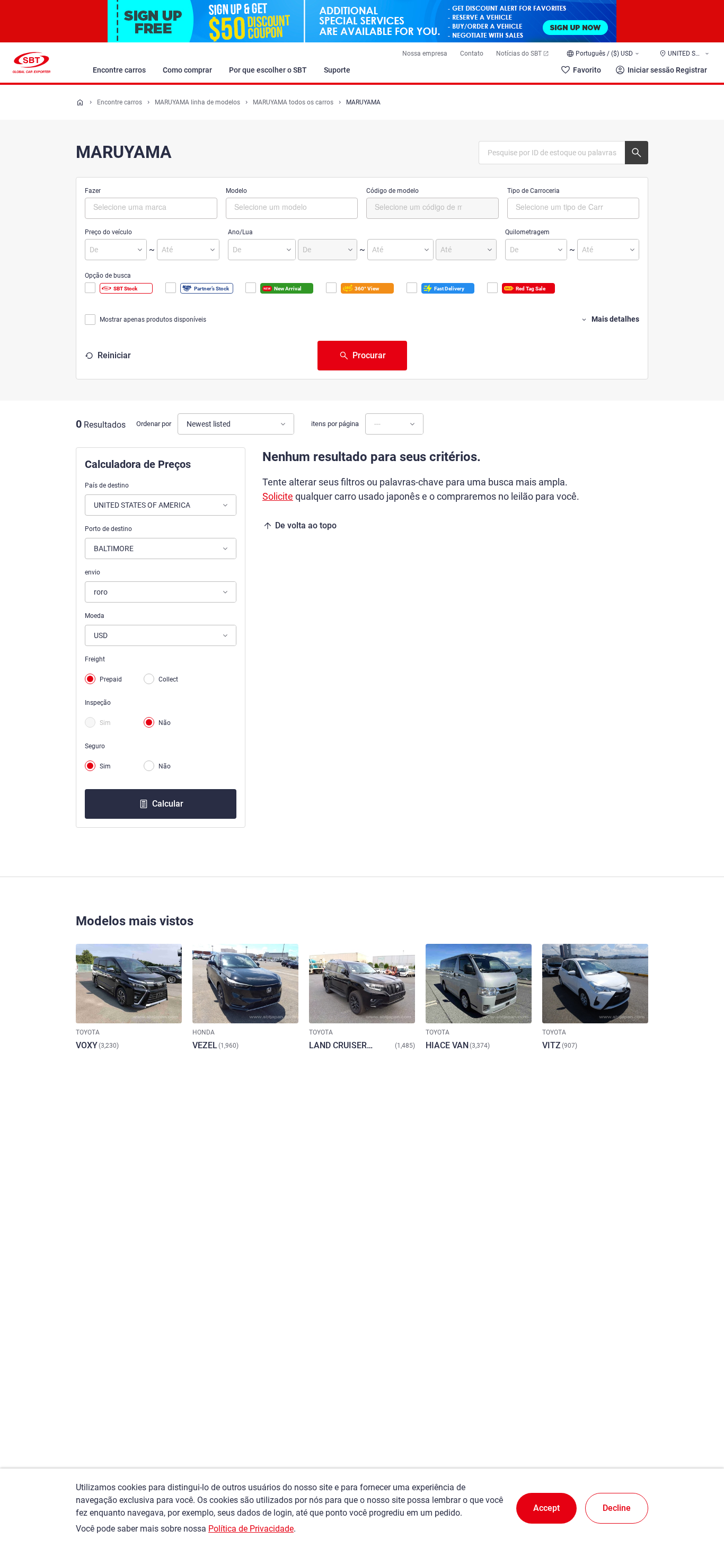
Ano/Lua (240, 232)
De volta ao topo (306, 525)
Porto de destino (108, 529)
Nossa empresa (424, 53)
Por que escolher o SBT (268, 70)
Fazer (93, 190)
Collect (168, 679)
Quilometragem (527, 232)
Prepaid (111, 679)
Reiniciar (114, 355)
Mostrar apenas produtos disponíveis (153, 319)
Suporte (337, 70)
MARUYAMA (363, 102)
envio (92, 572)
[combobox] (151, 208)
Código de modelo (392, 190)
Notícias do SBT (519, 53)
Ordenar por (153, 424)
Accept (546, 1508)
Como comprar (187, 70)
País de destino (107, 485)
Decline (617, 1508)
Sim (105, 723)
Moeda (94, 616)
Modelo (236, 190)
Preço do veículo (108, 232)
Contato (471, 53)
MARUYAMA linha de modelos (197, 102)
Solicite (277, 496)
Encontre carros (119, 70)
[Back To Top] (697, 1493)
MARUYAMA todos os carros (293, 102)
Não (164, 723)
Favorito (587, 70)
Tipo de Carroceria (533, 190)
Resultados (105, 425)
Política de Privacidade (251, 1529)
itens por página (335, 424)
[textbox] (138, 207)
